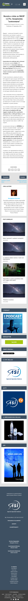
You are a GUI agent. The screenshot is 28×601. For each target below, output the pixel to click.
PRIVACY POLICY (20, 597)
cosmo (22, 24)
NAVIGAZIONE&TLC (19, 596)
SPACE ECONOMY (8, 594)
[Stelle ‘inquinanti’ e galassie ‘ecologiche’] (14, 229)
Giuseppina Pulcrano (15, 24)
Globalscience (15, 592)
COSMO (13, 596)
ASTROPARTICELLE (8, 597)
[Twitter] (13, 599)
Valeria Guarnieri (14, 552)
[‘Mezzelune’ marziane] (14, 290)
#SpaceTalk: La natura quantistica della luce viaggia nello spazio (13, 279)
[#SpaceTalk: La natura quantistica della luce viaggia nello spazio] (14, 269)
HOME (3, 594)
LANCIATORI (15, 594)
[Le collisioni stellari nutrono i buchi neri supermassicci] (14, 248)
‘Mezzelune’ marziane (8, 299)
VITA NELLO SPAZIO (21, 594)
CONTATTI (14, 524)
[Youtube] (18, 599)
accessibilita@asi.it (14, 527)
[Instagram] (15, 599)
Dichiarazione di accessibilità (14, 520)
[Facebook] (11, 599)
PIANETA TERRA (7, 596)
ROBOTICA (14, 597)
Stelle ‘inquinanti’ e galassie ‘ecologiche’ (13, 238)
